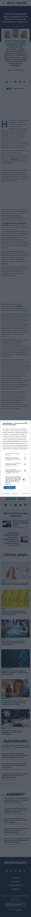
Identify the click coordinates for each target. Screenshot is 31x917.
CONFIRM (9, 487)
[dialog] (15, 458)
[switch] (24, 458)
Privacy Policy (25, 493)
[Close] (27, 423)
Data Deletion (5, 493)
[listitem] (15, 454)
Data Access (15, 493)
